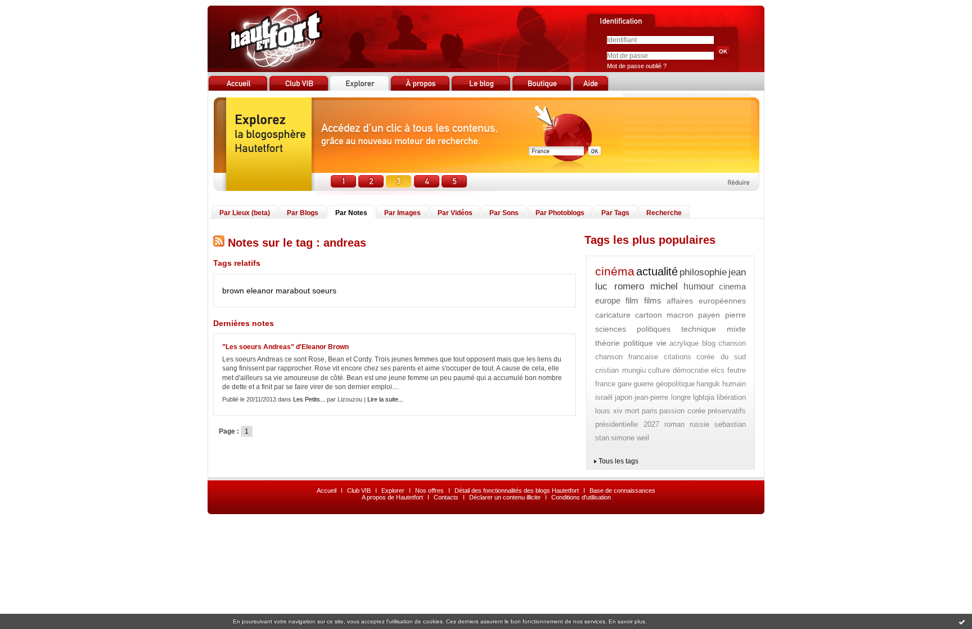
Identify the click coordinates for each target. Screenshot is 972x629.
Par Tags (615, 213)
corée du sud (721, 357)
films (653, 300)
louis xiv (609, 411)
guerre (643, 384)
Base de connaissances (622, 490)
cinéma (614, 271)
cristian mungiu (620, 370)
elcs (717, 370)
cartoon (648, 314)
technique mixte (713, 328)
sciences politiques (632, 328)
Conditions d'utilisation (581, 497)
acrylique (684, 343)
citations (677, 357)
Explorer (392, 490)
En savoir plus (627, 621)
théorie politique (624, 342)
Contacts (446, 497)
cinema (732, 286)
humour (698, 286)
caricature (613, 314)
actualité (657, 271)
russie (699, 424)
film (632, 300)
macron (680, 314)
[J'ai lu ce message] (961, 621)
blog (709, 343)
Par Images (402, 213)
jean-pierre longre (662, 397)
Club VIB (359, 490)
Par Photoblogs (560, 213)
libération (731, 397)
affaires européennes (706, 300)
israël (604, 397)
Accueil (326, 490)
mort (632, 411)
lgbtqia (703, 397)
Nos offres (429, 490)
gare (625, 384)
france (605, 384)
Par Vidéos (455, 213)
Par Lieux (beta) (244, 213)
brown (233, 290)
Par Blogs (302, 213)
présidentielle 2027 (627, 424)
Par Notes (351, 213)
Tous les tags (618, 461)
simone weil (630, 438)
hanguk (708, 384)
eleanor (259, 290)
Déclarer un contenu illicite (505, 497)
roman (674, 424)
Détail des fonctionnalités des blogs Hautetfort (516, 490)
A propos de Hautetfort (392, 497)
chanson (732, 343)
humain (734, 384)
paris (650, 411)
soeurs (324, 290)
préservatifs (727, 411)
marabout (293, 290)
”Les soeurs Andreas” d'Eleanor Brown (285, 347)
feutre (736, 370)
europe (607, 300)
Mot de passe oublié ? (637, 66)
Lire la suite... (385, 399)
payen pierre (722, 314)
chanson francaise (626, 357)
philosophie (703, 272)
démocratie (691, 370)
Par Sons (504, 213)
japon (623, 397)
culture (659, 370)
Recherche (664, 213)
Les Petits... (309, 399)
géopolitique (675, 384)
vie (661, 342)
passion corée (682, 411)
